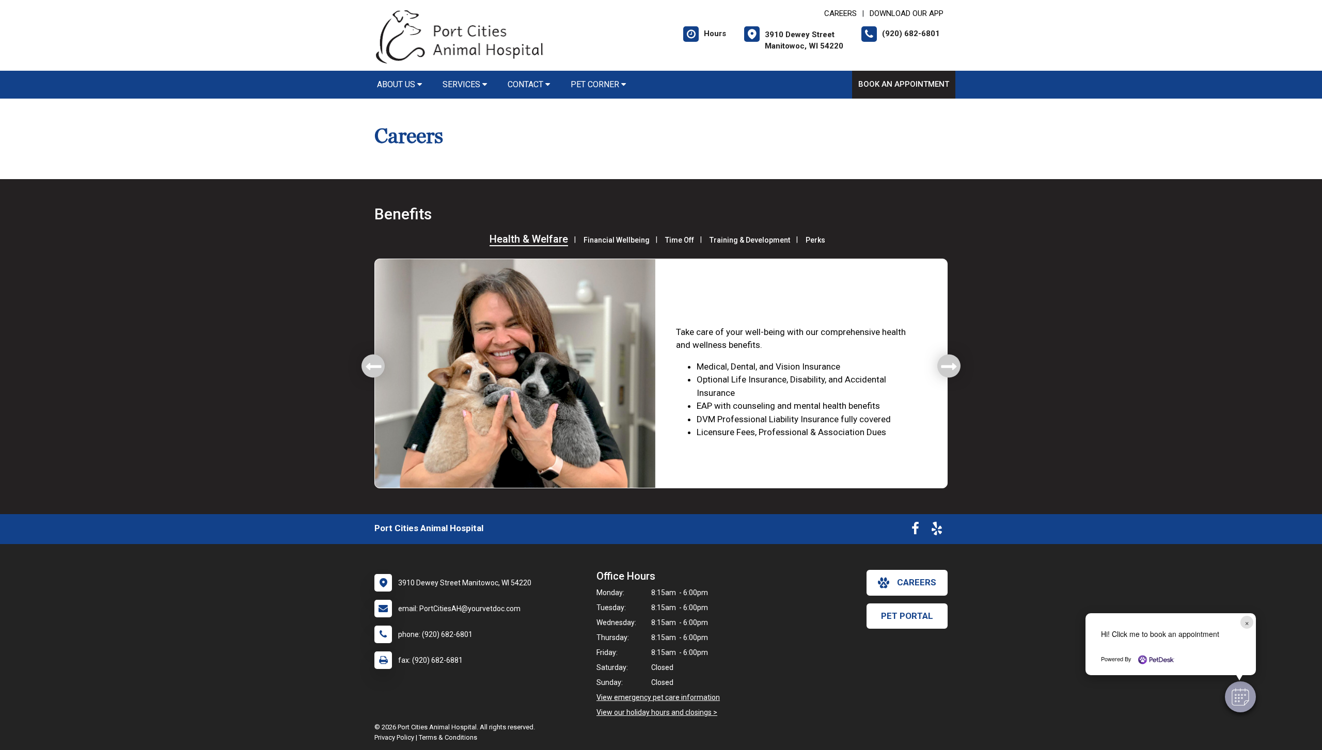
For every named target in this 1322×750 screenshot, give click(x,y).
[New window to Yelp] (937, 530)
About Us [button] (397, 84)
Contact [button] (526, 84)
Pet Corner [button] (596, 84)
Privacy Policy (394, 737)
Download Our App (906, 13)
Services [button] (462, 84)
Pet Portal (907, 616)
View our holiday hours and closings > (656, 712)
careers (916, 582)
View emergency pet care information (658, 697)
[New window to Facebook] (915, 530)
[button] (1240, 696)
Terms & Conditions (448, 737)
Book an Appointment (903, 84)
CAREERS (840, 13)
